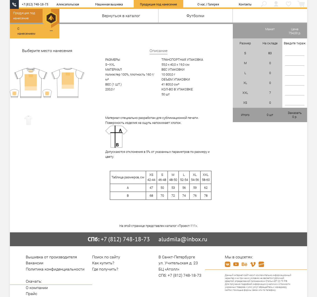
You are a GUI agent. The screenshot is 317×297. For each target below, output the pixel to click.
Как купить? (103, 263)
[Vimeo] (253, 264)
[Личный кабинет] (276, 4)
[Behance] (244, 264)
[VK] (227, 264)
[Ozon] (261, 264)
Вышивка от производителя (51, 257)
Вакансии (34, 263)
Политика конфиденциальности (55, 269)
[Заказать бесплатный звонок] (14, 4)
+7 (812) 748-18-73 (35, 4)
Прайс (31, 293)
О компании (37, 287)
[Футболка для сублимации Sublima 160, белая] (28, 120)
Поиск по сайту (106, 257)
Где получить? (105, 269)
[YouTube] (236, 264)
